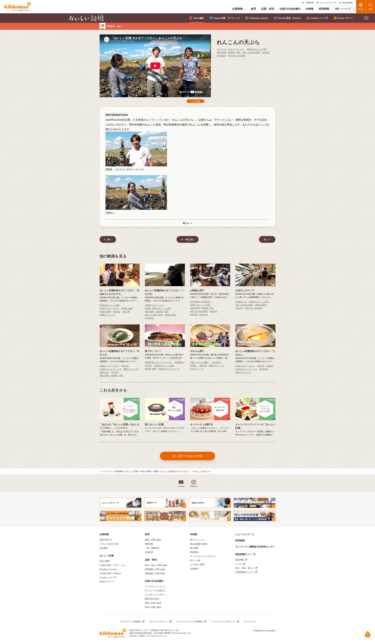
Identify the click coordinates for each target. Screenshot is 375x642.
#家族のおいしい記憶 (256, 49)
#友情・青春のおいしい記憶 (158, 308)
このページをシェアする (190, 456)
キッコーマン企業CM (201, 424)
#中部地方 (264, 369)
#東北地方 (104, 372)
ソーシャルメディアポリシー (223, 621)
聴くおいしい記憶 (154, 424)
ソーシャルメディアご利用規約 (189, 621)
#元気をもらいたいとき (110, 369)
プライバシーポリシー (158, 621)
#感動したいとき (107, 315)
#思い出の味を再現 (251, 52)
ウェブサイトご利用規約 (130, 621)
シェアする (195, 101)
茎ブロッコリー (153, 351)
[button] (366, 18)
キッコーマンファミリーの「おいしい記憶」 (255, 426)
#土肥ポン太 (241, 302)
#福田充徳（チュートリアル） (159, 362)
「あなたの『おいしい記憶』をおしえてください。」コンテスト (119, 426)
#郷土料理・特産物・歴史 (229, 52)
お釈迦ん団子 (197, 290)
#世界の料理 (105, 312)
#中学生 (148, 366)
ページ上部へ (368, 634)
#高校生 (116, 312)
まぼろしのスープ (244, 290)
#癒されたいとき (131, 369)
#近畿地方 (179, 362)
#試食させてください (109, 308)
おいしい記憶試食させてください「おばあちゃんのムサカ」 (119, 292)
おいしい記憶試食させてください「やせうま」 (119, 353)
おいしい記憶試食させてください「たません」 (255, 353)
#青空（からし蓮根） (200, 362)
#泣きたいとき (197, 369)
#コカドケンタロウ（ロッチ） (231, 49)
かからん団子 (197, 351)
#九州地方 (216, 362)
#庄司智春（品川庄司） (201, 302)
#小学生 (114, 372)
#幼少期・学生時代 (237, 56)
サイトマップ (249, 621)
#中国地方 (221, 56)
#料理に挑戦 (127, 308)
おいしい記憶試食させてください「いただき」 (165, 292)
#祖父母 (266, 52)
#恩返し (193, 366)
